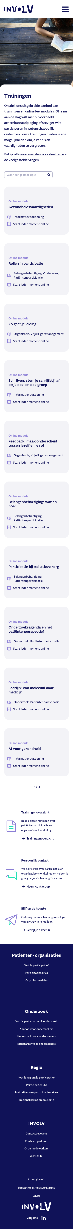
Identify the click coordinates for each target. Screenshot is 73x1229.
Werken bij (36, 1156)
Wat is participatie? (36, 965)
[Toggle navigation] (65, 9)
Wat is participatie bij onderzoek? (36, 1021)
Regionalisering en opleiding (36, 1100)
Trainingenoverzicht (40, 838)
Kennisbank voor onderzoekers (36, 1036)
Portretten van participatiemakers (36, 1092)
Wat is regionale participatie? (36, 1078)
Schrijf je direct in (38, 930)
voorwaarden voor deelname (42, 154)
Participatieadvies (36, 973)
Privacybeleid (36, 1179)
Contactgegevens (36, 1133)
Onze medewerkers (36, 1148)
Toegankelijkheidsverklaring (36, 1188)
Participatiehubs (36, 1085)
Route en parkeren (36, 1141)
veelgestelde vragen (24, 160)
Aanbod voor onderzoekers (36, 1029)
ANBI (36, 1196)
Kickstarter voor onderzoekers (36, 1044)
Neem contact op (38, 886)
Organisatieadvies (37, 980)
